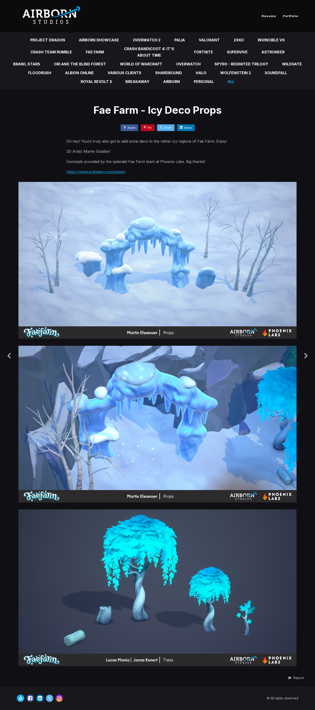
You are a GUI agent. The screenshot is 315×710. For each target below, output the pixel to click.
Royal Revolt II (96, 81)
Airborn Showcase (99, 40)
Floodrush (39, 72)
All (231, 81)
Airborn (171, 81)
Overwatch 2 (146, 40)
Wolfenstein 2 (235, 72)
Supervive (237, 52)
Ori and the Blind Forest (80, 64)
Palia (179, 40)
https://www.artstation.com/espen (95, 171)
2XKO (239, 40)
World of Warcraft (141, 64)
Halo (201, 72)
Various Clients (124, 72)
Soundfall (276, 72)
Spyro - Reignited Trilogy (241, 64)
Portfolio (290, 16)
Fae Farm (95, 52)
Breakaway (137, 81)
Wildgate (292, 64)
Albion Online (79, 72)
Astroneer (273, 52)
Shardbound (168, 72)
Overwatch (188, 64)
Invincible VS (271, 40)
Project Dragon (47, 40)
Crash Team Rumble (51, 52)
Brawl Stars (26, 64)
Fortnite (203, 52)
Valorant (209, 40)
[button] (296, 677)
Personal (204, 81)
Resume (269, 16)
